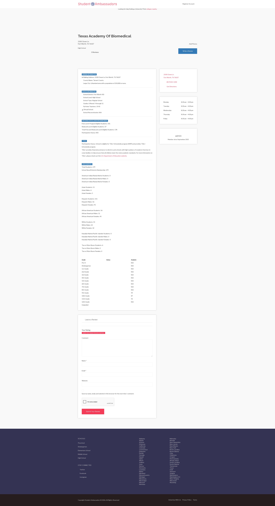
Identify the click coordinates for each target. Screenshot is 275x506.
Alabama (142, 439)
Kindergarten (82, 447)
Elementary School (84, 450)
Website (85, 381)
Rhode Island (174, 460)
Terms (195, 500)
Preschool (81, 443)
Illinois (141, 460)
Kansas (141, 466)
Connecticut (143, 449)
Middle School (82, 454)
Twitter (82, 469)
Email (84, 371)
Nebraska (173, 439)
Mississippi (142, 481)
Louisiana (142, 470)
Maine (141, 471)
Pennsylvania (174, 459)
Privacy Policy (186, 500)
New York (173, 448)
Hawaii (141, 457)
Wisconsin (173, 481)
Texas (172, 468)
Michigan (142, 477)
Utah (171, 470)
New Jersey (174, 444)
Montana (142, 484)
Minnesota (142, 479)
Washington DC (175, 477)
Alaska (141, 440)
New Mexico (174, 446)
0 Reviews (95, 52)
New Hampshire (175, 442)
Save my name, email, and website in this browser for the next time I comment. (108, 394)
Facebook (83, 473)
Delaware (142, 451)
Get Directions (172, 86)
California (142, 446)
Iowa (140, 464)
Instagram (83, 477)
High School (82, 458)
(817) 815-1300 (172, 82)
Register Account (188, 4)
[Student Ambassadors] (97, 4)
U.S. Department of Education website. (114, 156)
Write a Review (188, 51)
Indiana (141, 462)
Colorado (142, 448)
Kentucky (142, 468)
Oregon (172, 457)
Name (84, 361)
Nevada (172, 440)
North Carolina (175, 449)
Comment (85, 338)
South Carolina (175, 462)
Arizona (141, 442)
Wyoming (173, 482)
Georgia (141, 455)
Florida (141, 453)
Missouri (142, 482)
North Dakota (174, 451)
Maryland (142, 473)
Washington (174, 475)
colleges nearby (151, 9)
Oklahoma (173, 455)
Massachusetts (144, 475)
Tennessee (173, 466)
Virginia (172, 473)
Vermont (173, 471)
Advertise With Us (174, 500)
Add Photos (193, 44)
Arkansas (142, 444)
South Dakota (174, 464)
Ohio (171, 453)
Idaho (141, 459)
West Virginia (174, 479)
